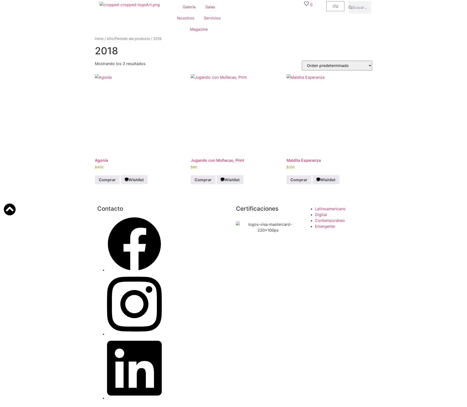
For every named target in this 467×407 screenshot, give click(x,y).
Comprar (107, 179)
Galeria (189, 6)
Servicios (212, 18)
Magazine (199, 29)
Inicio (99, 39)
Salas (210, 6)
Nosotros (185, 18)
